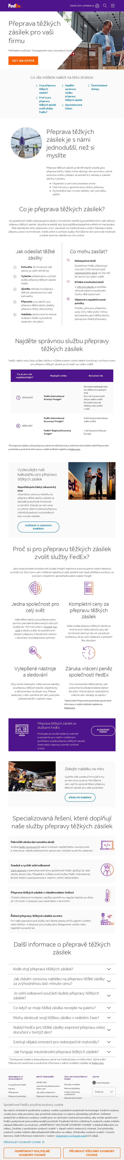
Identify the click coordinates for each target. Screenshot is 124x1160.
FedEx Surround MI (29, 846)
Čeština (99, 1091)
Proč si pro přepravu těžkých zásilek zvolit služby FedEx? (47, 105)
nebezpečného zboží (86, 272)
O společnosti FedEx (17, 1085)
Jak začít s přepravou (45, 1092)
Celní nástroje (18, 870)
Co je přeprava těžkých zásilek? (47, 89)
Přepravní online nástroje (47, 1096)
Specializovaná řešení (73, 106)
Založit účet (41, 1082)
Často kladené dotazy (99, 87)
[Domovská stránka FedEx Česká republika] (17, 5)
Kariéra (11, 1089)
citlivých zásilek (85, 286)
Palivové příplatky (72, 1088)
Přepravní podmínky (17, 1096)
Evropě (48, 626)
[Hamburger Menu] (113, 3)
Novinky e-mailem (72, 1084)
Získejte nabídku (80, 797)
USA (17, 630)
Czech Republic (103, 1083)
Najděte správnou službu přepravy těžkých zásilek (73, 92)
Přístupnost (13, 1092)
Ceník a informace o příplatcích (72, 1093)
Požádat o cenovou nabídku (38, 527)
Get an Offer (23, 60)
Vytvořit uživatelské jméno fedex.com (48, 1087)
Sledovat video (103, 730)
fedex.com (75, 449)
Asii (55, 626)
